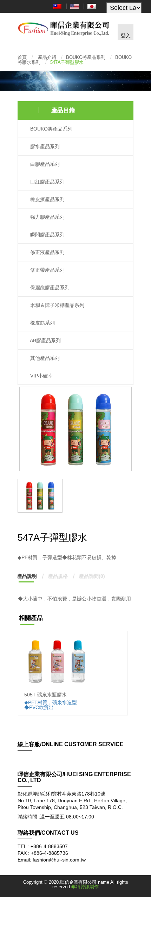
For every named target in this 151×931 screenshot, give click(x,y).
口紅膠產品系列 (47, 182)
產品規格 (58, 576)
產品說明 (27, 576)
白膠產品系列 (44, 164)
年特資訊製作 (85, 886)
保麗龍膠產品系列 (49, 287)
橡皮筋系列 (42, 323)
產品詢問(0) (92, 576)
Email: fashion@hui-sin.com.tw (52, 860)
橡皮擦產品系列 (47, 199)
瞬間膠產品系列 (47, 234)
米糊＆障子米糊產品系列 (56, 305)
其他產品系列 (44, 358)
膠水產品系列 (44, 146)
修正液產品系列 (47, 252)
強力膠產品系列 (47, 217)
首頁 (22, 57)
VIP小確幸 (41, 376)
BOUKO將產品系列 (85, 57)
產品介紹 (47, 57)
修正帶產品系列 (47, 270)
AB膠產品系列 (45, 340)
